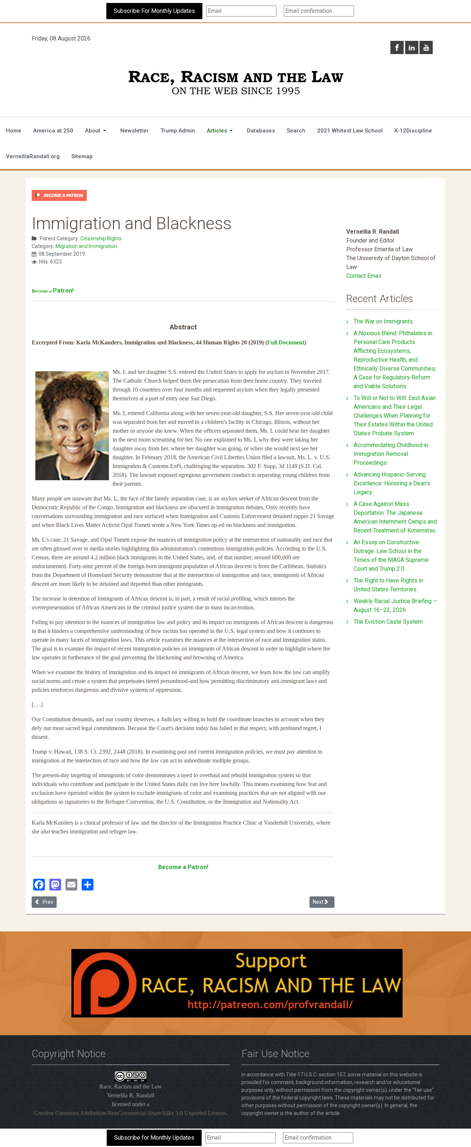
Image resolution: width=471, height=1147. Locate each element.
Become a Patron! (183, 867)
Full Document (285, 342)
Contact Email (363, 275)
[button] (96, 131)
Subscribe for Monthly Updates (154, 1137)
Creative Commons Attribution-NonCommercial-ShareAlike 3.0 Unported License (130, 1113)
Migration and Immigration (86, 246)
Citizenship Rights (101, 238)
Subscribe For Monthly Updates (154, 10)
